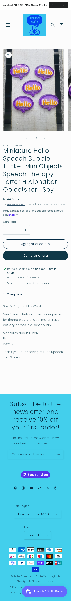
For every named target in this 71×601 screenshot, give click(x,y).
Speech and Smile (32, 576)
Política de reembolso (41, 581)
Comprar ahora (35, 255)
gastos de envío (16, 204)
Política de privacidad (23, 587)
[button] (8, 25)
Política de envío (20, 593)
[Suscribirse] (59, 454)
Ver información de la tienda (28, 283)
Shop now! (58, 5)
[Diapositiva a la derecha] (44, 138)
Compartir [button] (14, 294)
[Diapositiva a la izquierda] (27, 138)
